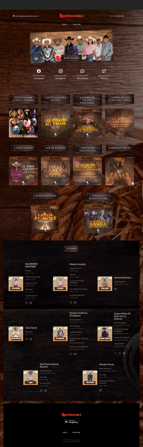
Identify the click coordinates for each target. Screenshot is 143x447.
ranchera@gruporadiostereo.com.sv (27, 16)
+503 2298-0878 (118, 16)
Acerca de (77, 24)
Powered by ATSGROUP (71, 441)
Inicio (64, 24)
